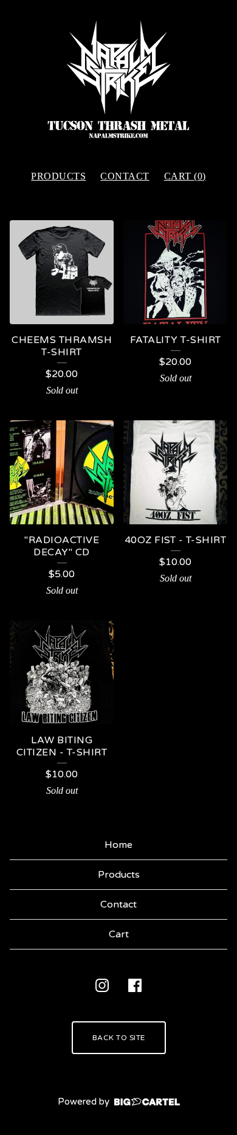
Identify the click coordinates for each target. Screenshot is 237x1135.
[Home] (118, 79)
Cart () (185, 176)
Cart (119, 934)
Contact (124, 176)
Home (118, 845)
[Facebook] (134, 985)
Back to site (118, 1037)
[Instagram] (102, 985)
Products (58, 176)
